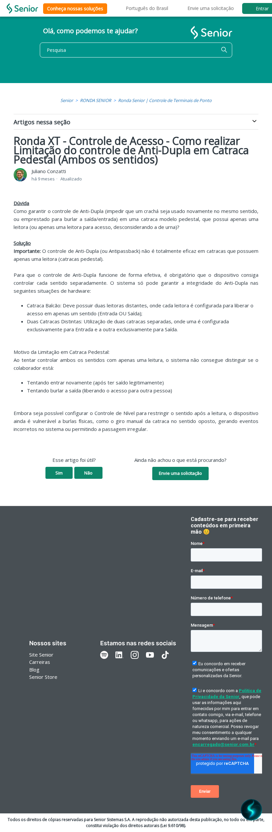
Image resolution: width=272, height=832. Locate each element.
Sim (59, 473)
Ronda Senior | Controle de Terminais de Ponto (165, 100)
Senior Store (43, 677)
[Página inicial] (22, 8)
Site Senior (41, 654)
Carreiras (39, 662)
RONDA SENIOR (95, 100)
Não (88, 473)
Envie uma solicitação (210, 8)
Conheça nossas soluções (75, 8)
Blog (34, 669)
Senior (66, 100)
